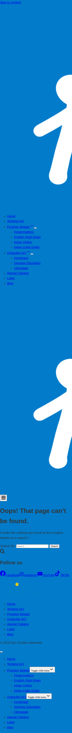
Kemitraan (21, 258)
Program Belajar (18, 614)
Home (11, 216)
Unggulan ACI (16, 619)
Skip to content (10, 2)
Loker (11, 278)
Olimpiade (21, 268)
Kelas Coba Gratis (26, 247)
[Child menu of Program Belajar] (35, 228)
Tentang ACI (15, 221)
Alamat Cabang (18, 273)
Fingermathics (24, 232)
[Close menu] (1, 651)
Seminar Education (27, 263)
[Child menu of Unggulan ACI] (32, 254)
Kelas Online (23, 242)
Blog (10, 283)
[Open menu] (3, 498)
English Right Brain (27, 237)
